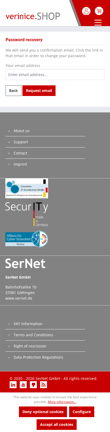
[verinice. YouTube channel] (24, 384)
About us (21, 130)
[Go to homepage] (32, 15)
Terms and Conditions (33, 334)
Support (20, 141)
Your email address (23, 65)
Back (13, 90)
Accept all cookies (56, 424)
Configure (82, 411)
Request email (39, 90)
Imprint (20, 164)
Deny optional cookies (43, 411)
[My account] (86, 11)
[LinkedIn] (14, 384)
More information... (62, 402)
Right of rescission (29, 346)
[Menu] (96, 23)
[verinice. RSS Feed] (43, 384)
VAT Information (27, 323)
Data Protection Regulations (38, 357)
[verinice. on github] (34, 384)
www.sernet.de (18, 298)
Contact (20, 153)
